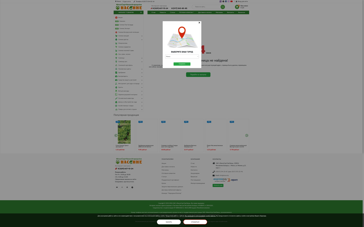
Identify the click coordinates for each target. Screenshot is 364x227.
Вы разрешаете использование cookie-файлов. (200, 216)
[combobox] (182, 56)
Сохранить (182, 64)
